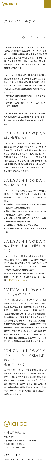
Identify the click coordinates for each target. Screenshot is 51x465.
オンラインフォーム (16, 280)
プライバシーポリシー (13, 454)
